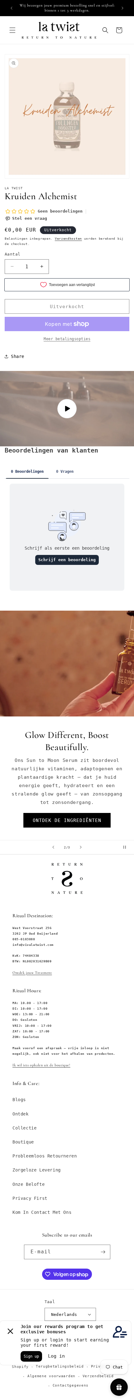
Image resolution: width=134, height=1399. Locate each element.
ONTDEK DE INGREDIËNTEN (67, 820)
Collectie (24, 1127)
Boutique (23, 1141)
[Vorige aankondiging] (11, 8)
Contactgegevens (71, 1385)
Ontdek (20, 1113)
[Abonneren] (103, 1252)
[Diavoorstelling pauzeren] (127, 847)
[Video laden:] (67, 408)
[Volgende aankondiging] (122, 8)
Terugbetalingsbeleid (60, 1366)
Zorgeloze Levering (36, 1169)
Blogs (19, 1099)
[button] (12, 30)
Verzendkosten (68, 238)
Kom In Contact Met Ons (41, 1212)
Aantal (12, 254)
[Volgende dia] (81, 847)
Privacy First (29, 1198)
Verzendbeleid (98, 1376)
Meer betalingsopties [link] (67, 339)
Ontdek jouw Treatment (32, 972)
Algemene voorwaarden (51, 1376)
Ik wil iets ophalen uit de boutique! (41, 1065)
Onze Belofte (28, 1184)
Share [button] (17, 356)
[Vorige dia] (53, 847)
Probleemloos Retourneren (44, 1155)
